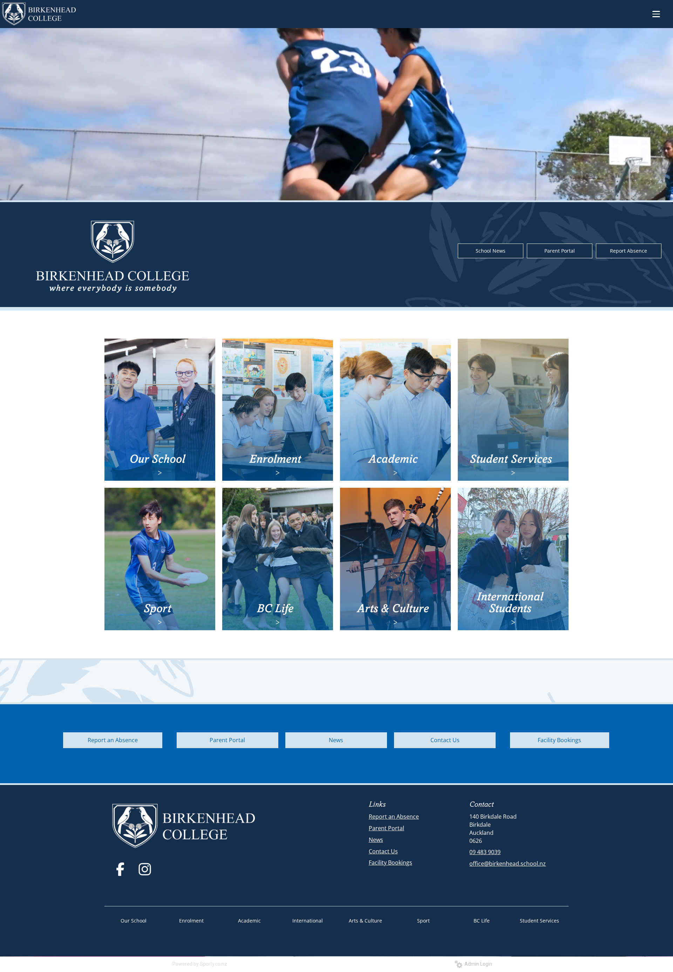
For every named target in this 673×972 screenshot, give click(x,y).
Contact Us (445, 740)
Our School (134, 920)
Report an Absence (113, 740)
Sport (423, 920)
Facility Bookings (559, 740)
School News (490, 250)
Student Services (539, 920)
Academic (249, 920)
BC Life (482, 920)
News (336, 740)
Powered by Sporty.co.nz (199, 964)
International (307, 920)
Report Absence (628, 250)
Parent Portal (559, 250)
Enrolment (191, 920)
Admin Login (477, 964)
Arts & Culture (365, 920)
